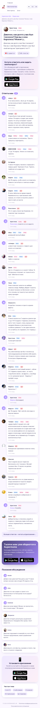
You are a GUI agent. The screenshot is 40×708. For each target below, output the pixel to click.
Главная (10, 3)
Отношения (28, 690)
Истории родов (10, 694)
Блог (18, 10)
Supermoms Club (6, 16)
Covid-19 (7, 690)
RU (29, 6)
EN (36, 6)
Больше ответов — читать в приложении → (20, 534)
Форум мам (16, 16)
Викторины (11, 10)
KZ (32, 6)
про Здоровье (22, 694)
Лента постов (12, 6)
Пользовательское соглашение (20, 706)
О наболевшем (18, 690)
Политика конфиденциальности (28, 703)
